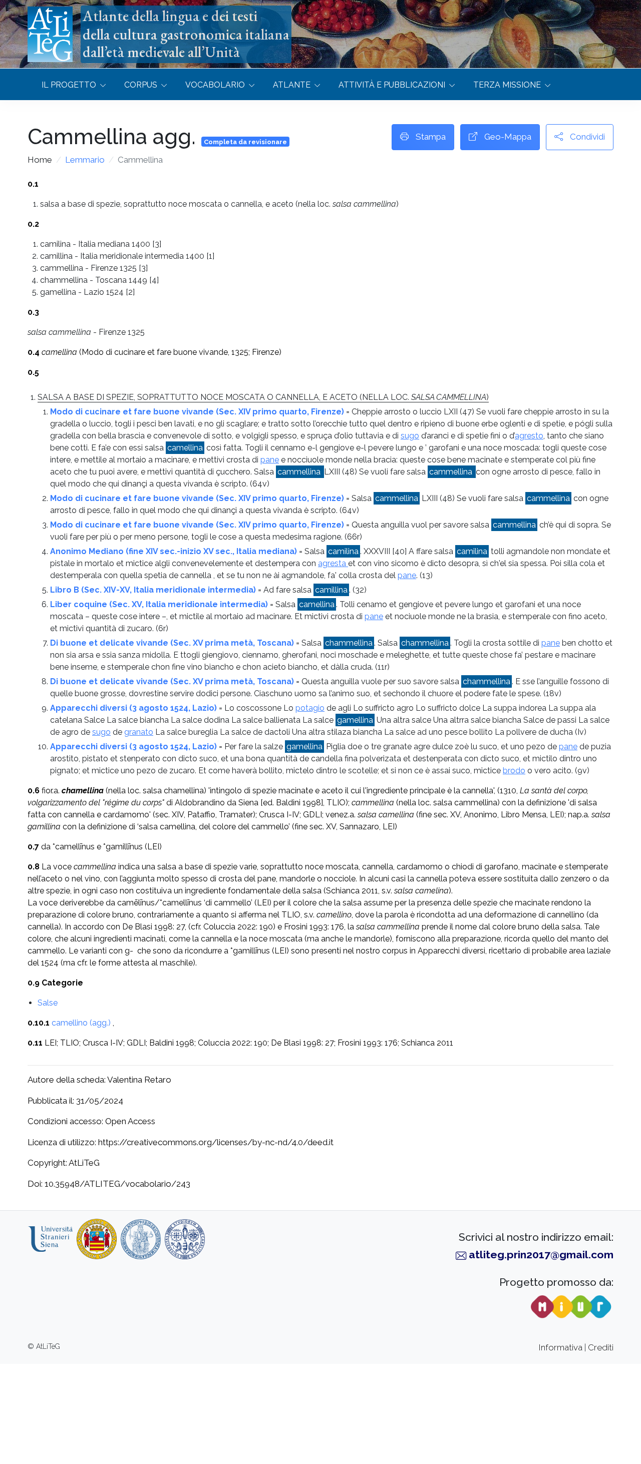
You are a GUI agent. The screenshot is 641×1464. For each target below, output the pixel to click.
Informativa (560, 1347)
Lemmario (85, 160)
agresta (333, 563)
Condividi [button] (586, 137)
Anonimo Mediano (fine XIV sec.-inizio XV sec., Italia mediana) (173, 551)
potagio (310, 708)
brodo (514, 770)
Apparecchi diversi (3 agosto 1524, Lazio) (133, 708)
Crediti (600, 1347)
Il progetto (69, 85)
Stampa (430, 137)
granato (138, 732)
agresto (529, 435)
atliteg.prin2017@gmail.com (541, 1254)
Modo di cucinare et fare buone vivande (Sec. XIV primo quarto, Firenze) (197, 411)
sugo (410, 435)
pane (269, 459)
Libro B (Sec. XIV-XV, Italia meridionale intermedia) (153, 590)
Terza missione (507, 85)
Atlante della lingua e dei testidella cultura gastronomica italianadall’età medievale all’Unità (186, 34)
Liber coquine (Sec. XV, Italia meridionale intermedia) (159, 604)
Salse (48, 1003)
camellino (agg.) (81, 1023)
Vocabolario (215, 85)
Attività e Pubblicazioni (392, 85)
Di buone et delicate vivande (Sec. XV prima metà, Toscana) (172, 643)
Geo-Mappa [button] (506, 137)
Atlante (291, 85)
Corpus (140, 85)
